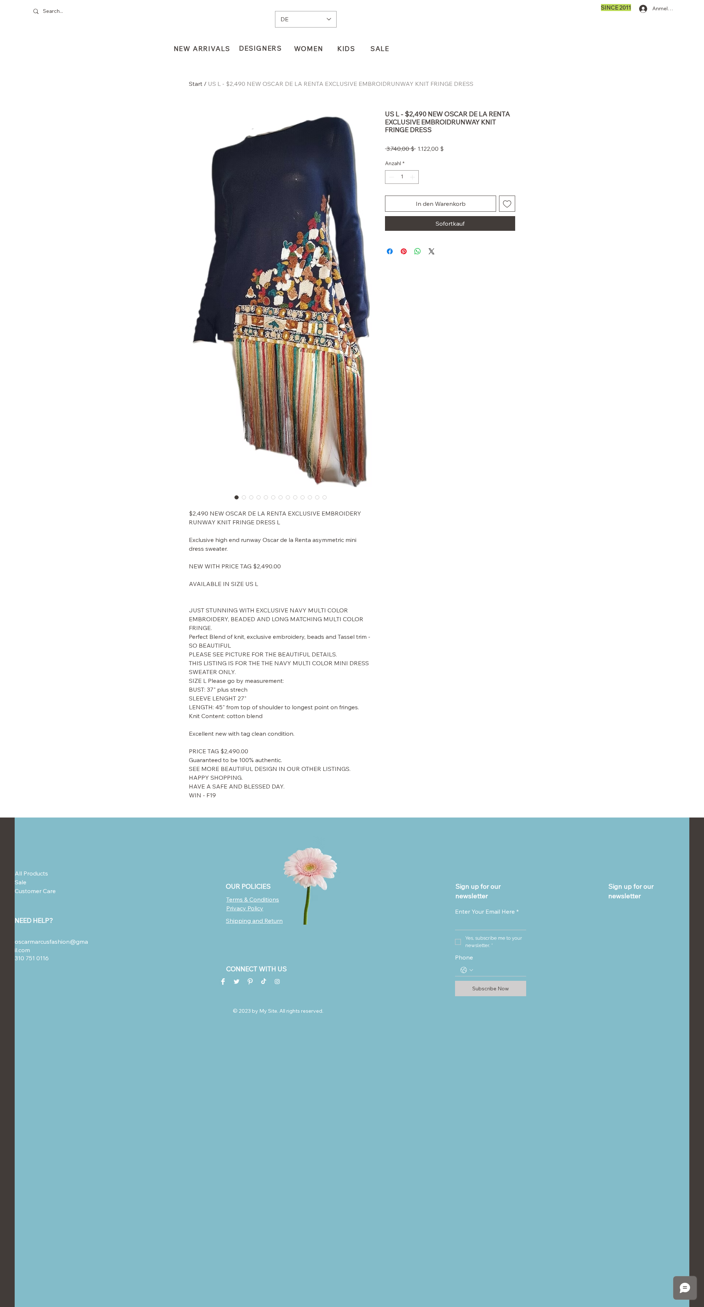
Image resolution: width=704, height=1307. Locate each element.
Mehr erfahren (417, 168)
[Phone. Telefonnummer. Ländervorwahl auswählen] (466, 970)
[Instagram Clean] (277, 981)
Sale (20, 882)
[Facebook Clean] (223, 981)
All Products (31, 873)
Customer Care (33, 891)
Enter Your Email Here (487, 911)
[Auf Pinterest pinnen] (403, 270)
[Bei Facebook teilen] (389, 270)
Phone (464, 957)
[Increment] (413, 196)
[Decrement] (390, 196)
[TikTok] (263, 981)
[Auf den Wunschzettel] (507, 223)
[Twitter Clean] (236, 981)
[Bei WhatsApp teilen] (417, 270)
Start (195, 83)
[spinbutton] (401, 196)
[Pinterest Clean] (250, 981)
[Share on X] (431, 270)
